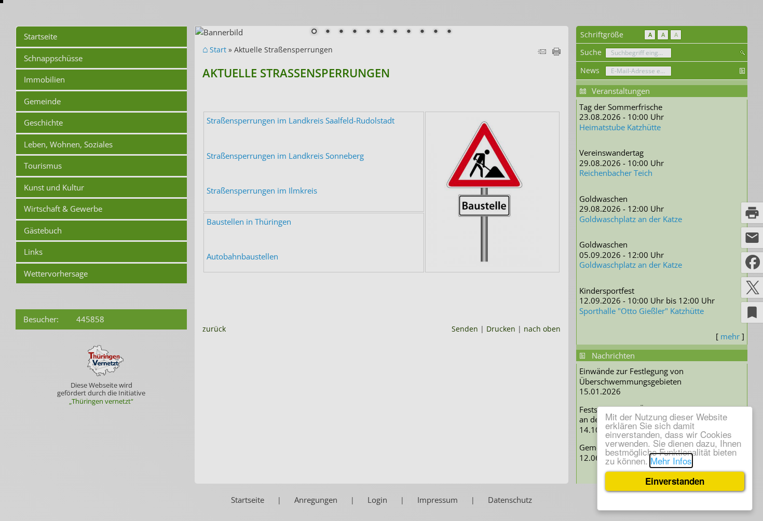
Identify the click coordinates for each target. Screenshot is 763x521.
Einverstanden (674, 481)
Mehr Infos (671, 460)
